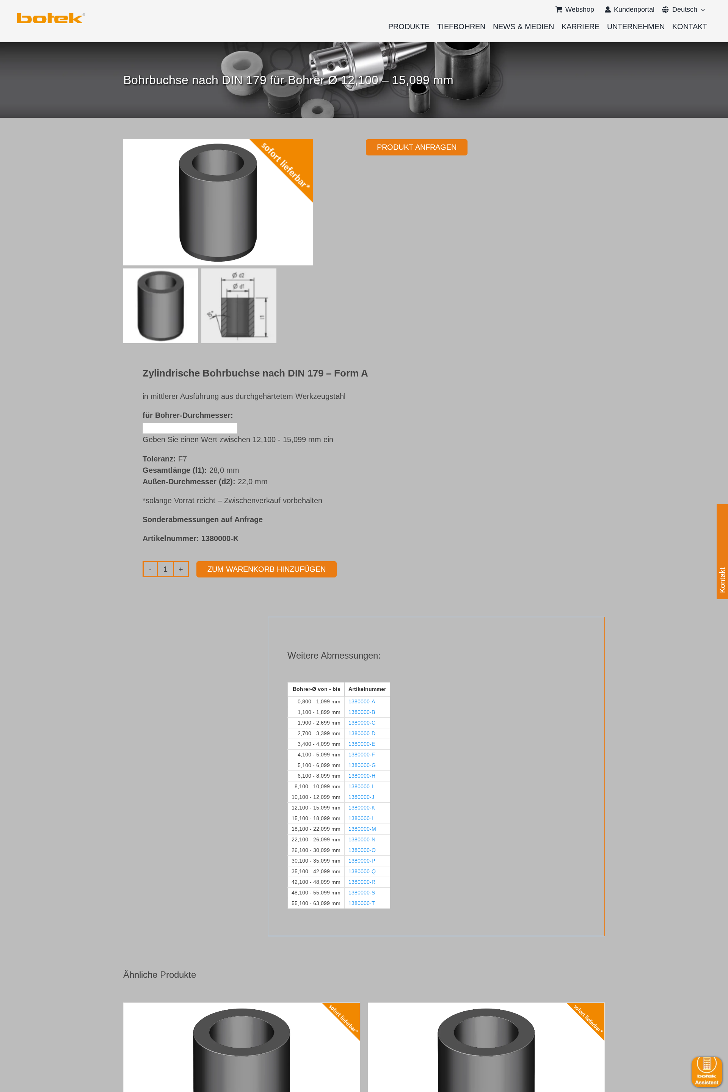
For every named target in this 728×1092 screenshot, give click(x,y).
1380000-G (362, 765)
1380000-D (361, 733)
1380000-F (361, 755)
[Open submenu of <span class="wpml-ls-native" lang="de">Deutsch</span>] (701, 9)
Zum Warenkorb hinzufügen (266, 569)
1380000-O (362, 850)
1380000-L (361, 818)
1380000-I (360, 786)
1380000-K (361, 808)
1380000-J (361, 797)
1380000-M (362, 829)
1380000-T (361, 903)
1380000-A (361, 701)
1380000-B (361, 712)
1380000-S (361, 893)
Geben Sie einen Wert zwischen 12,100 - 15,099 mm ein (238, 439)
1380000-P (361, 861)
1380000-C (361, 723)
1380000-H (361, 776)
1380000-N (361, 839)
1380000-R (361, 882)
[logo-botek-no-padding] (51, 16)
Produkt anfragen (417, 147)
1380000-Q (362, 871)
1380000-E (361, 744)
